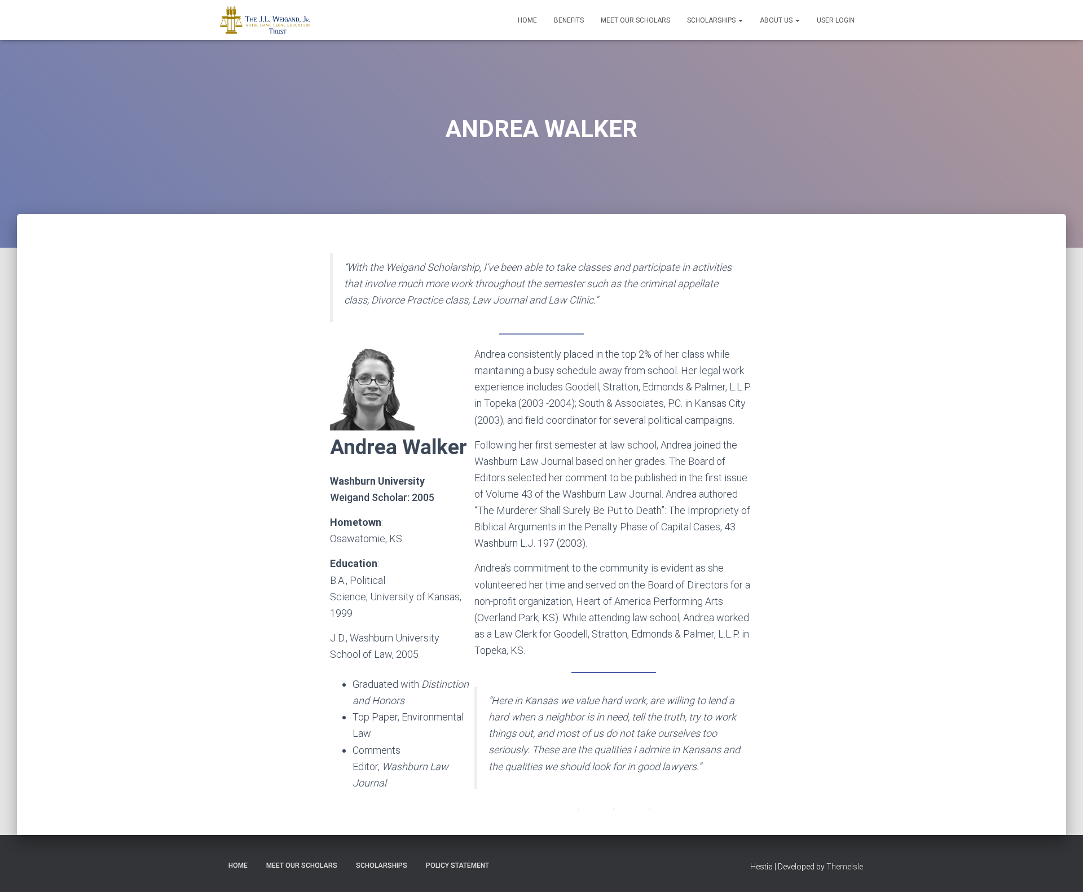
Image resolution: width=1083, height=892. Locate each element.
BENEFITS (569, 20)
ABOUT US (777, 20)
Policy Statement (457, 865)
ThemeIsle (844, 866)
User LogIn (836, 20)
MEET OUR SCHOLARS (635, 20)
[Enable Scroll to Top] (1060, 869)
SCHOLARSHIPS (712, 20)
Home (527, 20)
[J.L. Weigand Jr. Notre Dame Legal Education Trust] (265, 20)
